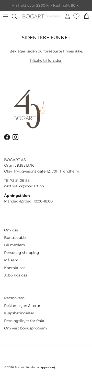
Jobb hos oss (15, 275)
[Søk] (16, 16)
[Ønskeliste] (77, 16)
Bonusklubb (15, 237)
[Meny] (5, 16)
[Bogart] (41, 16)
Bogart (19, 367)
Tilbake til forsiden (46, 60)
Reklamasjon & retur (22, 305)
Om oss (11, 230)
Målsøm (11, 260)
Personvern (14, 298)
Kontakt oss (14, 267)
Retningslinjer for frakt (24, 320)
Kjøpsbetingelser (19, 313)
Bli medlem (14, 245)
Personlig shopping (21, 252)
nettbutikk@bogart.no (24, 186)
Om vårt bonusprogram (25, 328)
